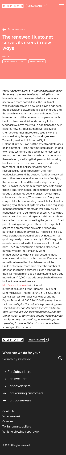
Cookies (7, 421)
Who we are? (11, 416)
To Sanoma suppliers (16, 426)
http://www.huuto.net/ (15, 285)
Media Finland (35, 6)
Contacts (8, 411)
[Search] (60, 358)
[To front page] (13, 6)
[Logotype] (13, 340)
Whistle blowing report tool (21, 431)
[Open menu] (60, 6)
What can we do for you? (21, 353)
